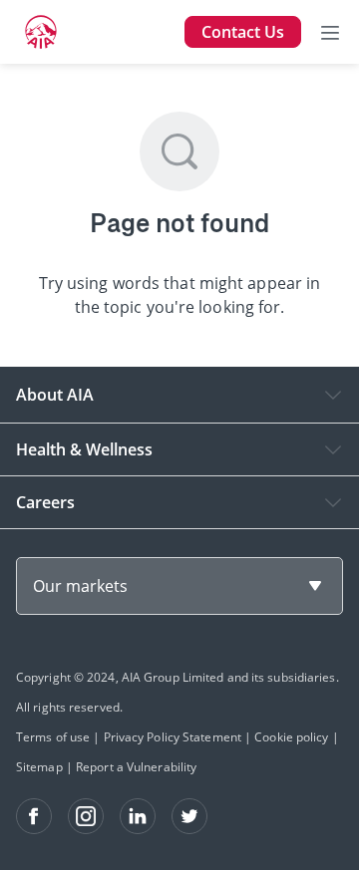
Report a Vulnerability (136, 766)
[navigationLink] (41, 32)
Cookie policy (291, 736)
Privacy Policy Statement (172, 736)
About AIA (55, 395)
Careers (45, 502)
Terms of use (53, 736)
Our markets (80, 586)
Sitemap (39, 766)
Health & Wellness (84, 449)
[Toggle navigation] (330, 32)
